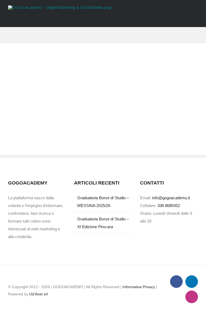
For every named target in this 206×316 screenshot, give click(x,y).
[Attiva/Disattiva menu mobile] (196, 19)
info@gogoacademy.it (171, 197)
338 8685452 (168, 205)
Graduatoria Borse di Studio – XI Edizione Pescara (103, 223)
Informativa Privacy (139, 287)
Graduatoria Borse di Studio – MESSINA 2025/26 (103, 201)
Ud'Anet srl (38, 294)
